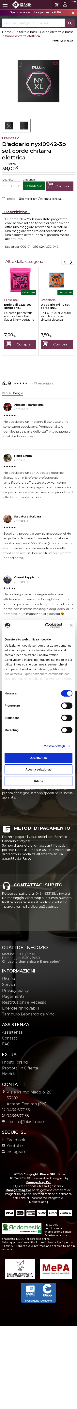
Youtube (15, 1145)
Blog (73, 1)
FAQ (6, 1044)
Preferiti (11, 199)
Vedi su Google (12, 393)
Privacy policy (15, 990)
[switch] (66, 705)
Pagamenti (13, 996)
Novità (8, 1074)
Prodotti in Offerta (20, 1068)
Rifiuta (38, 781)
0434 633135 (18, 1109)
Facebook (16, 1139)
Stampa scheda (51, 199)
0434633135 (18, 1115)
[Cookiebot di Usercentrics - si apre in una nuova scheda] (46, 625)
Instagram (16, 1151)
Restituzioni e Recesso (24, 1002)
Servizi (8, 984)
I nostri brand (15, 1062)
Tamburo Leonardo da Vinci (29, 1014)
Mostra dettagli (54, 746)
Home (7, 32)
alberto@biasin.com (26, 1121)
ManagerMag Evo (38, 1182)
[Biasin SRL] (17, 4)
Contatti (10, 1038)
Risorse (9, 978)
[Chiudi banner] (71, 625)
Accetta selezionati (38, 769)
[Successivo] (71, 262)
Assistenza (12, 1032)
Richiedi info (28, 199)
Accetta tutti (38, 757)
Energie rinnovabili (20, 1008)
